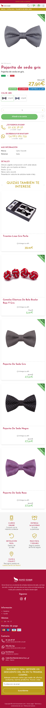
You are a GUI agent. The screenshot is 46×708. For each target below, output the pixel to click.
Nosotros (6, 611)
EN (5, 621)
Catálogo (10, 9)
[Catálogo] (43, 5)
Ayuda (5, 613)
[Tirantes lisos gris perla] (23, 211)
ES (2, 621)
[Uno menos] (3, 110)
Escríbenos (12, 653)
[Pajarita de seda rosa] (23, 468)
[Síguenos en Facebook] (25, 598)
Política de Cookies (29, 706)
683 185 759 (16, 647)
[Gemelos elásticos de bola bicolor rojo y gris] (23, 274)
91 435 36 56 (16, 641)
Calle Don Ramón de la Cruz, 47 (17, 659)
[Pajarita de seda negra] (23, 403)
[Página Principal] (5, 5)
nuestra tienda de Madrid (11, 565)
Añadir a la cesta (19, 116)
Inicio (3, 9)
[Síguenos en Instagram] (21, 598)
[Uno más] (43, 110)
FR (8, 621)
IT (11, 621)
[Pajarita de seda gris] (23, 339)
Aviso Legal (30, 703)
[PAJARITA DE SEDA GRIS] (23, 36)
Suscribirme (23, 691)
